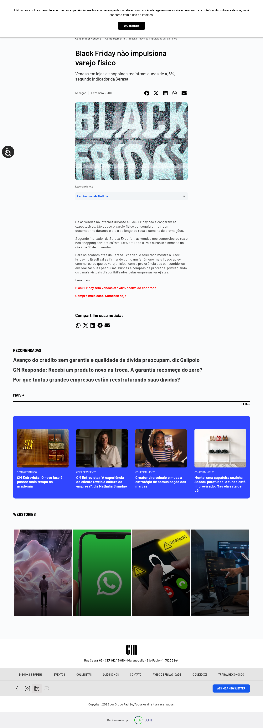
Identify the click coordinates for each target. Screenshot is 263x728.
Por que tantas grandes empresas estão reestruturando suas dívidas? (96, 379)
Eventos (59, 674)
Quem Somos (111, 674)
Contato (135, 674)
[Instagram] (27, 688)
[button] (147, 93)
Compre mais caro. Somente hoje (100, 295)
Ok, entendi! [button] (131, 25)
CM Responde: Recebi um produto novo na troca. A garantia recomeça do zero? (108, 369)
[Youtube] (46, 688)
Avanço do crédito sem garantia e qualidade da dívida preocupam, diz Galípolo (106, 359)
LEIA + (245, 404)
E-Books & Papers (31, 674)
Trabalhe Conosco (231, 674)
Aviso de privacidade (167, 674)
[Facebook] (18, 688)
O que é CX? (200, 674)
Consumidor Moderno (88, 38)
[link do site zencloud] (144, 720)
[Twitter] (37, 688)
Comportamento (115, 38)
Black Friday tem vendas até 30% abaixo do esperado (115, 288)
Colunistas (84, 674)
